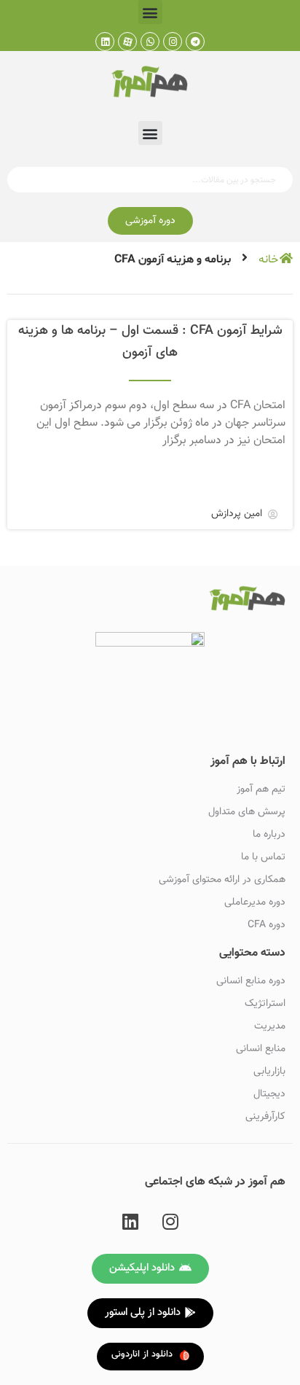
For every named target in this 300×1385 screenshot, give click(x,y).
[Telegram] (195, 41)
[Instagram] (172, 41)
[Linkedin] (104, 41)
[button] (150, 12)
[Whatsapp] (150, 41)
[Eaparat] (127, 41)
